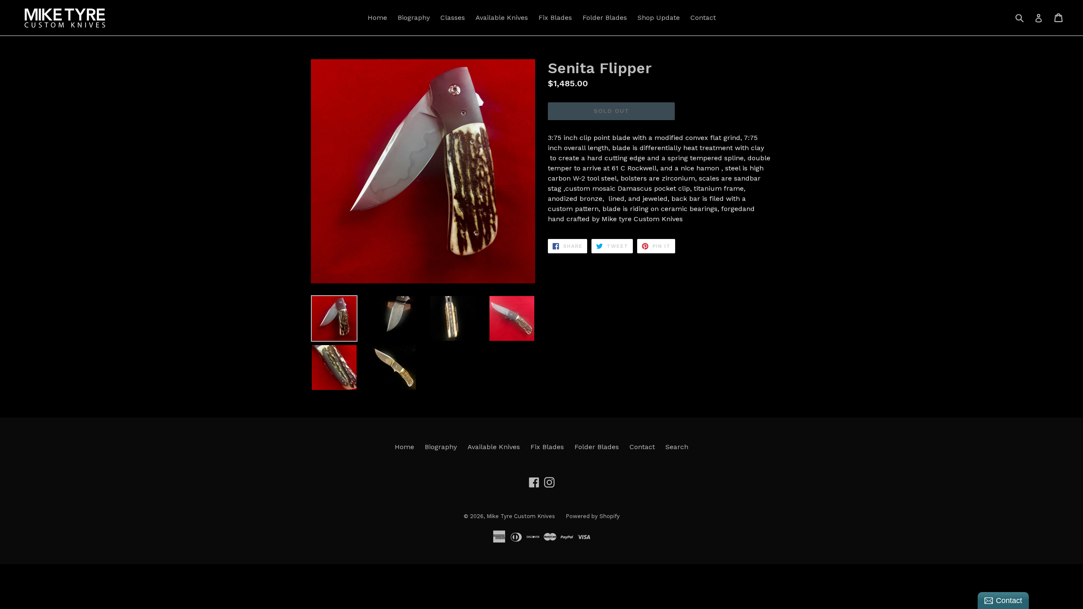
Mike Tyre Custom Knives (521, 516)
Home (377, 18)
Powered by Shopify (593, 516)
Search (676, 447)
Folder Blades (605, 18)
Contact (703, 18)
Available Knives (502, 18)
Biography (414, 18)
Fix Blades (555, 18)
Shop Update (659, 18)
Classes (452, 18)
